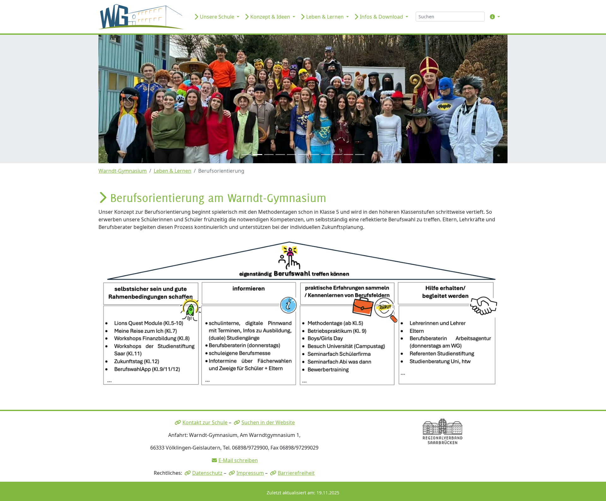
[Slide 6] (303, 154)
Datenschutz (207, 472)
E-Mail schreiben (238, 460)
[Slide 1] (246, 154)
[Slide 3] (269, 154)
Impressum (250, 472)
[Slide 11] (360, 154)
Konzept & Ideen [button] (270, 16)
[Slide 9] (337, 154)
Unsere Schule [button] (217, 16)
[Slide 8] (325, 154)
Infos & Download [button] (381, 16)
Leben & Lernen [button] (325, 16)
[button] (493, 16)
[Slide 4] (280, 154)
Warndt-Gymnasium (122, 170)
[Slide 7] (314, 154)
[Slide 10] (348, 154)
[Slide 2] (257, 154)
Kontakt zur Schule (205, 422)
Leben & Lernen (172, 170)
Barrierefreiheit (296, 472)
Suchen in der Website (268, 422)
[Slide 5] (291, 154)
